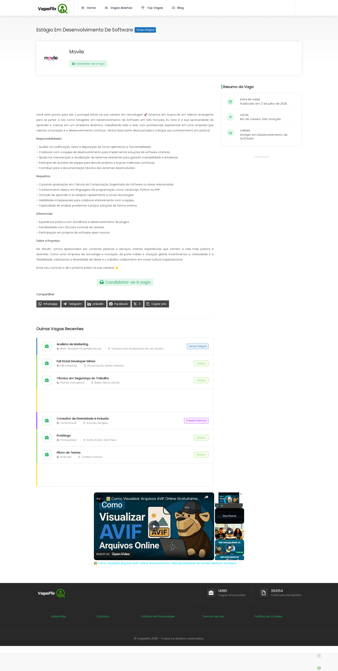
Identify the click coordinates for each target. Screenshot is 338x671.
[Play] (217, 505)
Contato (102, 616)
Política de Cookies (268, 616)
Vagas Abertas (121, 8)
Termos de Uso (213, 616)
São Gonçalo (271, 119)
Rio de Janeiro (250, 119)
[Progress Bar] (229, 503)
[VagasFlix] (52, 12)
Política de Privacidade (158, 616)
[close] (319, 656)
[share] (206, 496)
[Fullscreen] (240, 505)
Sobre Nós (58, 616)
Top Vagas (155, 8)
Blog (180, 8)
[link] (100, 499)
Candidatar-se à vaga (89, 64)
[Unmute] (222, 505)
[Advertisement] (125, 474)
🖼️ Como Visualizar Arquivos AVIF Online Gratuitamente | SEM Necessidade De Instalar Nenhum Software (153, 498)
